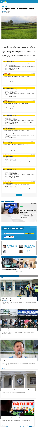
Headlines (4, 6)
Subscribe (35, 2)
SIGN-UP (29, 233)
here (11, 56)
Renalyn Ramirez (5, 390)
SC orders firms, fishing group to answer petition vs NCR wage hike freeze (18, 389)
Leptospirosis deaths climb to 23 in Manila (11, 328)
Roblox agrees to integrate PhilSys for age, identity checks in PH (16, 417)
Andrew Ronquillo (5, 330)
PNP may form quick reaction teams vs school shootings (14, 298)
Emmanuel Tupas (5, 300)
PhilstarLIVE (3, 11)
